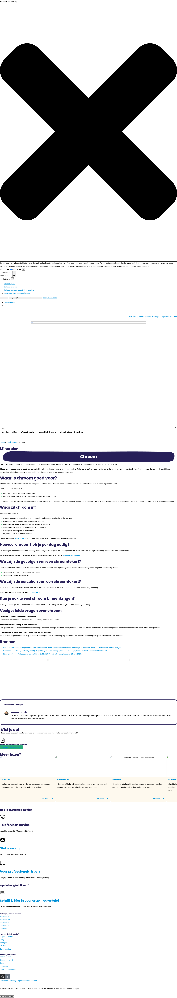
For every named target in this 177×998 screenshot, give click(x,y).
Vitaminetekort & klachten (71, 432)
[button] (88, 132)
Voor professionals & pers (20, 871)
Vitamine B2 (63, 779)
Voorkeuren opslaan (36, 298)
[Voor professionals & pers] (2, 863)
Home (2, 442)
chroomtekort (35, 592)
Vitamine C (117, 779)
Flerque (76, 988)
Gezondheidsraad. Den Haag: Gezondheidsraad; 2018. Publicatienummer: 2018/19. (62, 648)
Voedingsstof (11, 442)
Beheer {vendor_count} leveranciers (19, 290)
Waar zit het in (27, 432)
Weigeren (12, 298)
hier (4, 854)
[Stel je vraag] (2, 840)
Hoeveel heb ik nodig (47, 432)
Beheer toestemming (7, 996)
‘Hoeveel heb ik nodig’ (71, 555)
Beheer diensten (10, 287)
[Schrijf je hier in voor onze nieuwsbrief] (2, 892)
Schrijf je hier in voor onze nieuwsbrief (29, 900)
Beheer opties (9, 284)
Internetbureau (66, 988)
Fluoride (172, 779)
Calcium (6, 779)
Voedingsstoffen (9, 432)
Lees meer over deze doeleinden (17, 293)
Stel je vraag (10, 848)
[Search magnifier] (175, 428)
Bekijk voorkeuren (22, 298)
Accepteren (4, 298)
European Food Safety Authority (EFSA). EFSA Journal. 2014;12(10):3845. (55, 651)
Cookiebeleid (9, 302)
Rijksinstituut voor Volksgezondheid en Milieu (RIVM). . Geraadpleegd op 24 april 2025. (42, 654)
